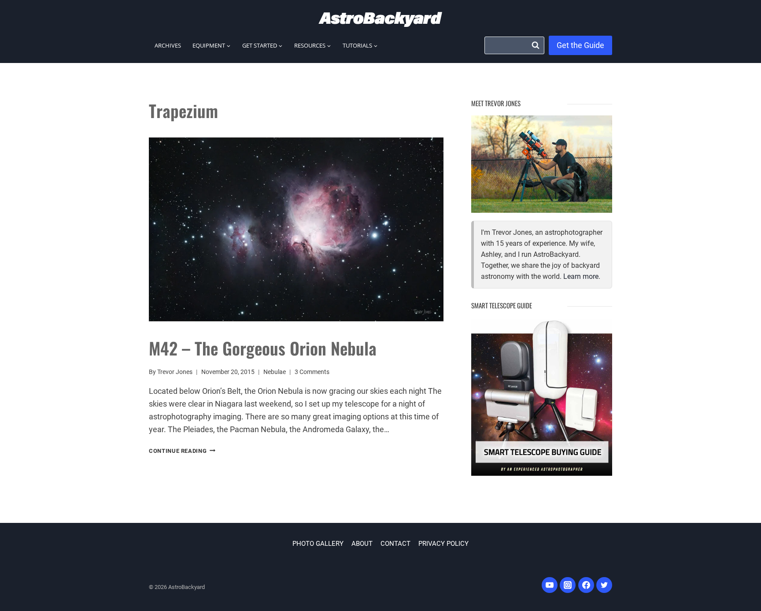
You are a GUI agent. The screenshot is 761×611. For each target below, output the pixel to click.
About (362, 544)
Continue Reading (182, 451)
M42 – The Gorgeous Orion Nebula (263, 348)
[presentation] (296, 229)
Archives (168, 45)
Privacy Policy (443, 544)
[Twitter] (604, 585)
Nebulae (274, 372)
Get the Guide (580, 45)
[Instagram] (568, 585)
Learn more (580, 276)
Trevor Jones (174, 372)
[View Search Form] (514, 45)
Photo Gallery (318, 544)
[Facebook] (586, 585)
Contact (395, 544)
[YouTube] (550, 585)
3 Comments (312, 372)
